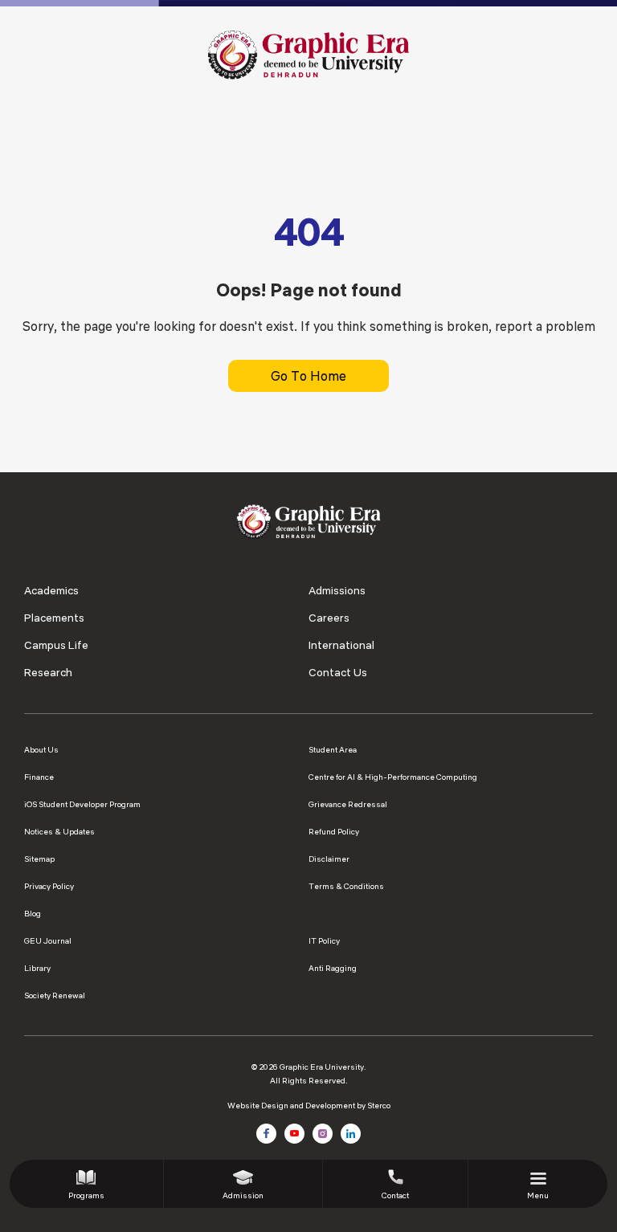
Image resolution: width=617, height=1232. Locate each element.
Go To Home (308, 376)
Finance (39, 777)
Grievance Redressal (347, 804)
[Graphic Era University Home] (308, 54)
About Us (41, 750)
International (341, 645)
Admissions (337, 590)
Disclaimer (328, 859)
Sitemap (39, 859)
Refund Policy (333, 831)
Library (37, 968)
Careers (328, 617)
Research (48, 672)
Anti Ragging (332, 968)
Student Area (332, 750)
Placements (54, 617)
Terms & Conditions (346, 886)
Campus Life (56, 645)
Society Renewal (54, 995)
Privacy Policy (49, 886)
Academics (51, 590)
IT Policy (324, 941)
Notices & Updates (59, 831)
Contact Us (337, 672)
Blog (32, 913)
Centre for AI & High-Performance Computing (392, 777)
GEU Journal (48, 941)
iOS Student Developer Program (82, 804)
